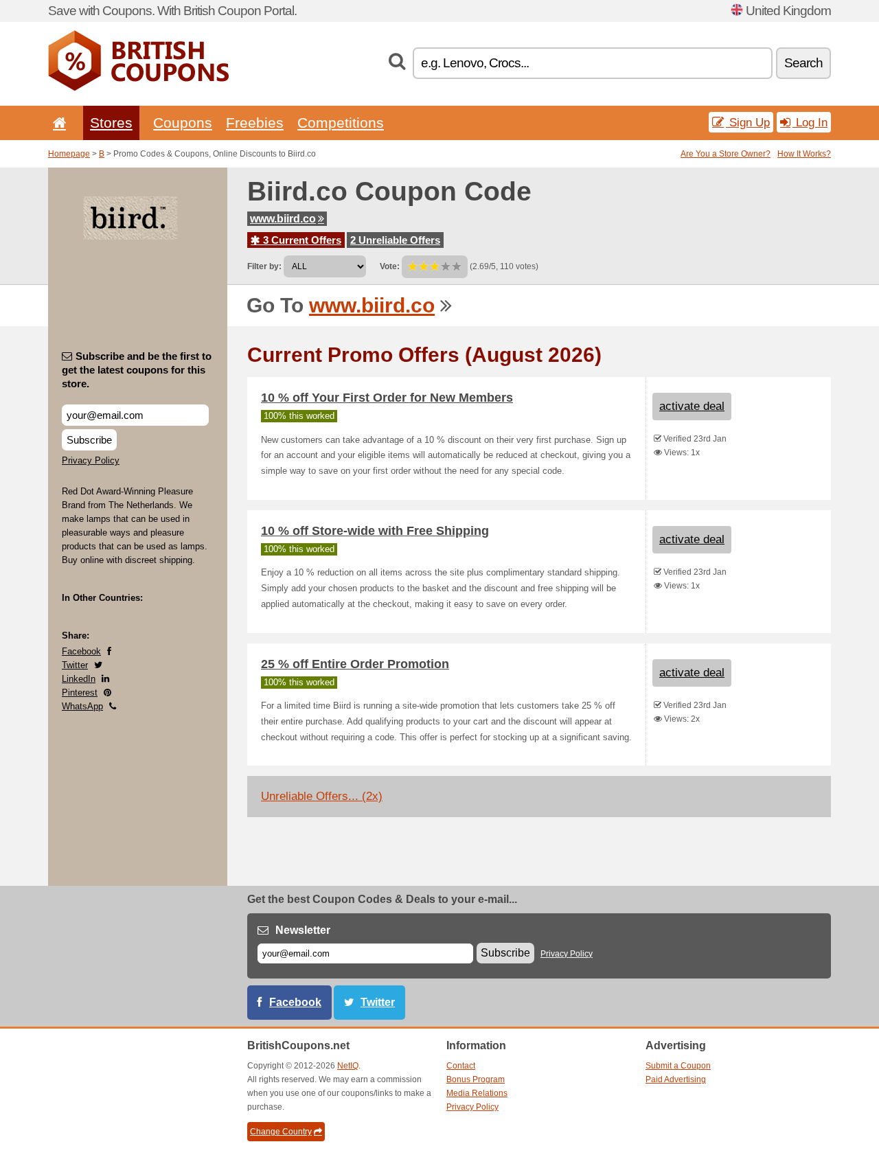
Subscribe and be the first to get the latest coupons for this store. (137, 369)
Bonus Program (475, 1079)
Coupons (182, 122)
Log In (809, 122)
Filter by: (264, 266)
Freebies (255, 122)
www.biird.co (283, 219)
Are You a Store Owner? (725, 154)
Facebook (81, 651)
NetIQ (347, 1066)
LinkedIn (78, 679)
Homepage (69, 154)
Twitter (75, 665)
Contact (460, 1066)
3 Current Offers (300, 240)
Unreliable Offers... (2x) (322, 796)
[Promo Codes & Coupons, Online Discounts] (138, 88)
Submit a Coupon (678, 1066)
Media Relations (476, 1093)
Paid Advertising (676, 1079)
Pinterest (80, 692)
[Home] (57, 122)
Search (803, 63)
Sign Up (748, 122)
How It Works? (804, 154)
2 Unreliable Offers (395, 240)
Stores (111, 122)
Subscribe (89, 440)
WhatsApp (82, 706)
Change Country (281, 1131)
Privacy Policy (90, 460)
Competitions (340, 122)
